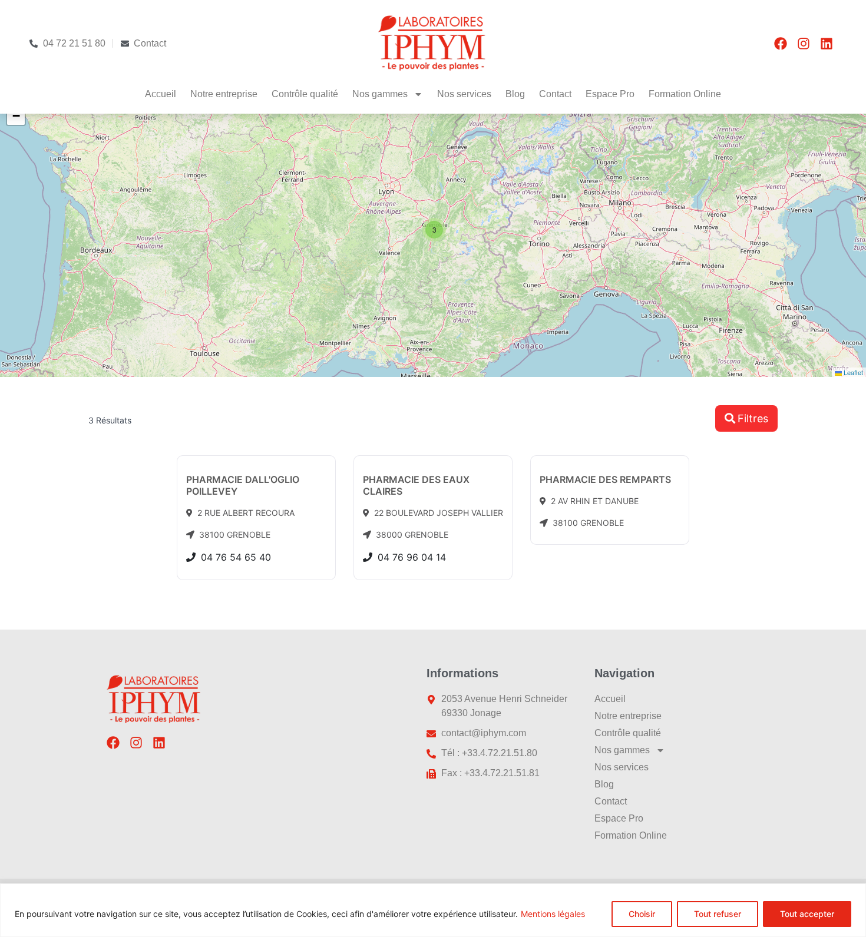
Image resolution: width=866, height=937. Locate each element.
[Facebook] (781, 44)
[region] (433, 910)
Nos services (464, 94)
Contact (555, 94)
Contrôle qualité (305, 94)
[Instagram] (804, 44)
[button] (434, 229)
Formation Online (685, 94)
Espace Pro (610, 94)
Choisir (642, 914)
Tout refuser (717, 914)
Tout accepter (807, 914)
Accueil (160, 94)
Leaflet (852, 372)
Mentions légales (553, 914)
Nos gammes (380, 94)
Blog (515, 94)
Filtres (753, 418)
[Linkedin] (827, 44)
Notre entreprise (223, 94)
